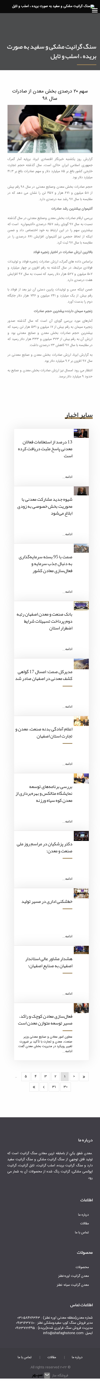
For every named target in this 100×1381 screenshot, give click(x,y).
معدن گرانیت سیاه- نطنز (73, 1285)
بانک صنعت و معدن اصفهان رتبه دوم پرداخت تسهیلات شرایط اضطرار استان (44, 621)
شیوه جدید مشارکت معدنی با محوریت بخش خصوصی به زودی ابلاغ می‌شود (44, 506)
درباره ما (83, 1215)
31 (54, 1087)
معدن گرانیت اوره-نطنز (73, 1276)
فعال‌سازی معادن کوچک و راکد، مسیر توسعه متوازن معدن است (45, 1020)
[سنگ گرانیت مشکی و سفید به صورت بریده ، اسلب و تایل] (53, 7)
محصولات (82, 1267)
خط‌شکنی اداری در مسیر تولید (46, 901)
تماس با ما (82, 1233)
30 (65, 1087)
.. (16, 1076)
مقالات (84, 1224)
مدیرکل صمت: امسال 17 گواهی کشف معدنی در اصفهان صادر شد (43, 675)
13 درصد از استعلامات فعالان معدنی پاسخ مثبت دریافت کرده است (45, 448)
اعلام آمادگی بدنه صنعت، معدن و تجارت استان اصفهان (43, 732)
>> (34, 1087)
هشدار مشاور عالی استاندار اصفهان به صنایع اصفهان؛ (48, 962)
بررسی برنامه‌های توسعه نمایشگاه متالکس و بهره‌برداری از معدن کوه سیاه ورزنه (44, 793)
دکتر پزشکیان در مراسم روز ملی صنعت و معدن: (44, 847)
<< (84, 1076)
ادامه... (67, 477)
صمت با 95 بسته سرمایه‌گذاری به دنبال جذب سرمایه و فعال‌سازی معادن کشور (45, 563)
